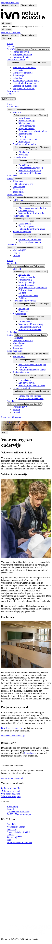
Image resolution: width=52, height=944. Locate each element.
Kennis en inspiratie (22, 231)
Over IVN (11, 244)
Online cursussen (26, 210)
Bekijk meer (24, 141)
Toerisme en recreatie (28, 139)
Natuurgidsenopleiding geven (31, 229)
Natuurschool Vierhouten (29, 173)
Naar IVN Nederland (11, 32)
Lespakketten (24, 223)
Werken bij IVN (20, 250)
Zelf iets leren (19, 200)
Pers (9, 840)
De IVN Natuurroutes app (19, 814)
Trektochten (18, 192)
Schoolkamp (18, 78)
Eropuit (10, 809)
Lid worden (16, 417)
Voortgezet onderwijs (22, 54)
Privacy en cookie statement (19, 842)
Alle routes (18, 181)
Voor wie (11, 49)
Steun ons (6, 417)
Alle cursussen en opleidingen (32, 208)
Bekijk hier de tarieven (11, 728)
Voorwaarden (13, 91)
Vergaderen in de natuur (24, 88)
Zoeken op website (10, 26)
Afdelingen (23, 152)
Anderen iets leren (21, 216)
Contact (10, 93)
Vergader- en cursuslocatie (25, 86)
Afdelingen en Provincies (24, 144)
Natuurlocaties (19, 157)
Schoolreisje (18, 75)
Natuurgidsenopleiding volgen (32, 213)
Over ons (11, 46)
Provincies (23, 154)
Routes (10, 178)
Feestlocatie (18, 70)
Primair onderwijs (21, 52)
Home (10, 43)
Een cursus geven (26, 226)
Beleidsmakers (25, 133)
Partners (16, 253)
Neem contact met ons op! (13, 735)
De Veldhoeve (24, 165)
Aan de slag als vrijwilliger (19, 832)
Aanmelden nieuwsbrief (12, 778)
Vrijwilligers (24, 118)
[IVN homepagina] (24, 20)
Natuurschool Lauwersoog (30, 168)
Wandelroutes (19, 186)
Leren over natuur (15, 194)
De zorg (22, 136)
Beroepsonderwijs (21, 57)
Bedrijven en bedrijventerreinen (32, 131)
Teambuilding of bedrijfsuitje (26, 80)
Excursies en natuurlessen (24, 67)
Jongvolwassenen (26, 128)
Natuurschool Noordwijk (29, 170)
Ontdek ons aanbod (16, 59)
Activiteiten (12, 175)
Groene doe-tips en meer (29, 239)
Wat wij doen (13, 106)
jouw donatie (30, 753)
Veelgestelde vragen (16, 827)
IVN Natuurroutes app (23, 184)
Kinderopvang (25, 123)
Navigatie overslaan (10, 2)
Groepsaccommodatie (22, 72)
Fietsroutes (18, 189)
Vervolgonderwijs (26, 126)
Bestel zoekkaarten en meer (30, 242)
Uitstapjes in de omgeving (24, 83)
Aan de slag (12, 806)
